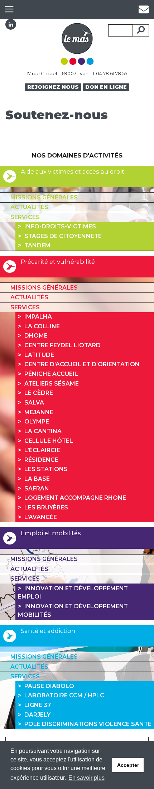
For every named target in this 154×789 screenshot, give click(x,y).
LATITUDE (39, 355)
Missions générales (44, 197)
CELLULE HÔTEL (48, 440)
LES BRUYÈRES (46, 507)
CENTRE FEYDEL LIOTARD (62, 345)
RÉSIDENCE (41, 459)
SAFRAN (36, 488)
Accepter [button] (128, 765)
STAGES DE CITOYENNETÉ (63, 236)
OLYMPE (36, 421)
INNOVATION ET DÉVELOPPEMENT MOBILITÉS (72, 610)
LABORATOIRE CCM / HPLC (64, 695)
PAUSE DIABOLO (49, 686)
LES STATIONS (46, 469)
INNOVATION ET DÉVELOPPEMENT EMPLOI (72, 592)
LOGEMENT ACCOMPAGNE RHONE (75, 497)
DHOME (36, 335)
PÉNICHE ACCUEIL (51, 374)
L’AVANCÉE (40, 517)
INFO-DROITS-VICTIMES (60, 226)
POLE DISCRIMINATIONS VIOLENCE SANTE (87, 724)
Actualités (29, 207)
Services (25, 217)
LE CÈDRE (38, 392)
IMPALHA (38, 316)
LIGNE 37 (37, 705)
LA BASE (37, 478)
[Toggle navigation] (9, 9)
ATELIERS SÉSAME (51, 383)
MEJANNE (38, 412)
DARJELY (37, 714)
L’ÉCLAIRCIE (42, 450)
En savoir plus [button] (86, 778)
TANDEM (37, 245)
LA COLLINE (42, 326)
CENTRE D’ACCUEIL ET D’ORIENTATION (82, 364)
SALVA (34, 402)
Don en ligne (106, 87)
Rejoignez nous (53, 87)
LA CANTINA (43, 431)
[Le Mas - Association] (77, 41)
